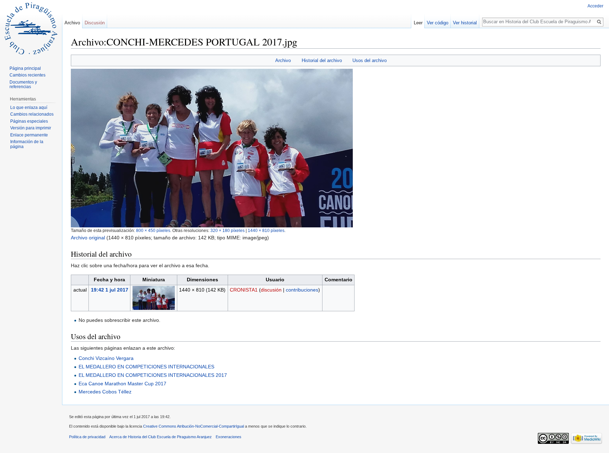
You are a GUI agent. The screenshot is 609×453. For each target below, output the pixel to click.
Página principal (25, 68)
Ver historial (465, 22)
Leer (418, 22)
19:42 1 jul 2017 (109, 290)
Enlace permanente (29, 135)
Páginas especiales (29, 121)
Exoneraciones (228, 437)
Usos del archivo (369, 60)
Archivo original (88, 237)
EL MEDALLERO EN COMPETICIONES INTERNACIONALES (146, 366)
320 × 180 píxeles (227, 230)
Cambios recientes (27, 75)
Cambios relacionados (32, 114)
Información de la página (26, 144)
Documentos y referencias (23, 85)
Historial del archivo (322, 60)
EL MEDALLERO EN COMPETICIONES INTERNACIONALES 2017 (153, 375)
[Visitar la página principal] (31, 28)
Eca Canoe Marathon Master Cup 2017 (122, 383)
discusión (271, 290)
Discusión (95, 22)
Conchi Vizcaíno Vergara (106, 358)
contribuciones (302, 290)
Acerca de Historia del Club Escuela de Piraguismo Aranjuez (160, 437)
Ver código (437, 22)
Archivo (283, 60)
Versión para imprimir (30, 128)
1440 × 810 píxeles (266, 230)
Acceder (595, 6)
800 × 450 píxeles (153, 230)
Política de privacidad (87, 437)
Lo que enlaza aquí (28, 107)
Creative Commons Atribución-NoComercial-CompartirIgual (193, 426)
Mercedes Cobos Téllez (105, 391)
